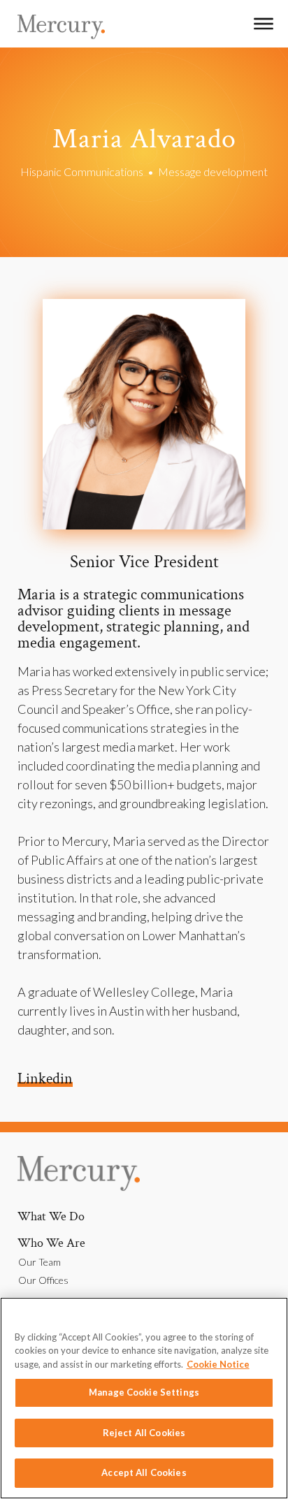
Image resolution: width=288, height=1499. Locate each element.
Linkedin (45, 1079)
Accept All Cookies (143, 1472)
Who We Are (51, 1243)
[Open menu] (264, 23)
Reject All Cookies (144, 1432)
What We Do (51, 1216)
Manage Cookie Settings (144, 1392)
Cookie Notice (218, 1364)
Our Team (39, 1262)
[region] (144, 1398)
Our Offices (43, 1280)
